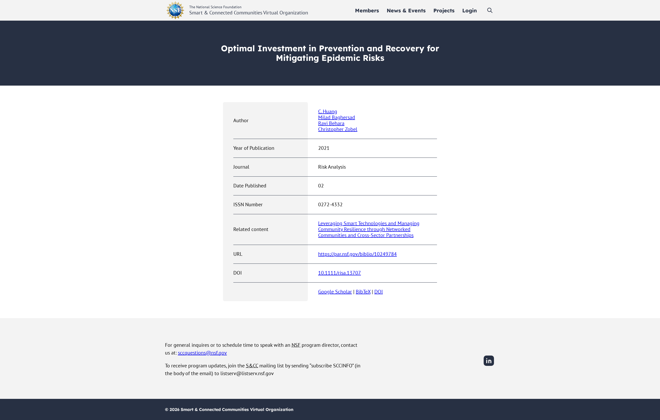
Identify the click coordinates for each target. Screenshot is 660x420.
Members (367, 10)
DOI (378, 291)
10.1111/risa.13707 (339, 272)
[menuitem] (367, 10)
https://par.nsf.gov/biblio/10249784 (357, 254)
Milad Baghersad (336, 117)
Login (469, 10)
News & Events (406, 10)
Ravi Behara (331, 123)
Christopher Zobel (337, 129)
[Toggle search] (490, 10)
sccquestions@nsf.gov (202, 352)
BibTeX (363, 291)
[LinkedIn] (489, 365)
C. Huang (327, 111)
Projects (444, 10)
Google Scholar (335, 291)
